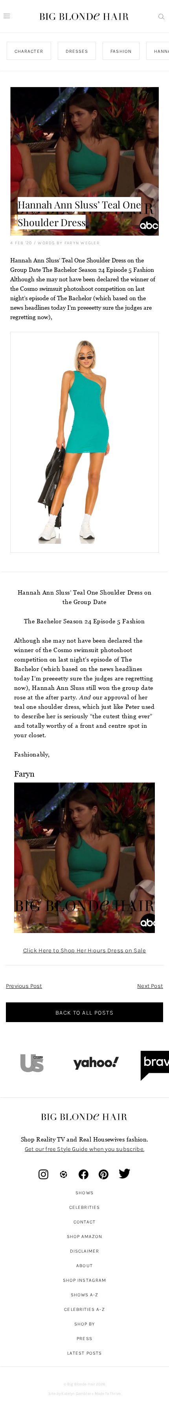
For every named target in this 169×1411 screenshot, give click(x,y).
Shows (84, 1192)
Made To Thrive (108, 1393)
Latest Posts (84, 1353)
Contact (84, 1222)
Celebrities (84, 1207)
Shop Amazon (85, 1236)
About (84, 1265)
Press (84, 1338)
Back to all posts (84, 1012)
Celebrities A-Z (84, 1309)
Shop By (84, 1324)
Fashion (121, 51)
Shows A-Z (85, 1295)
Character (29, 51)
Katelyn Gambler (76, 1393)
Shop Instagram (84, 1280)
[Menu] (7, 16)
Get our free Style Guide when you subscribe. (84, 1149)
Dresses (77, 51)
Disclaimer (84, 1251)
